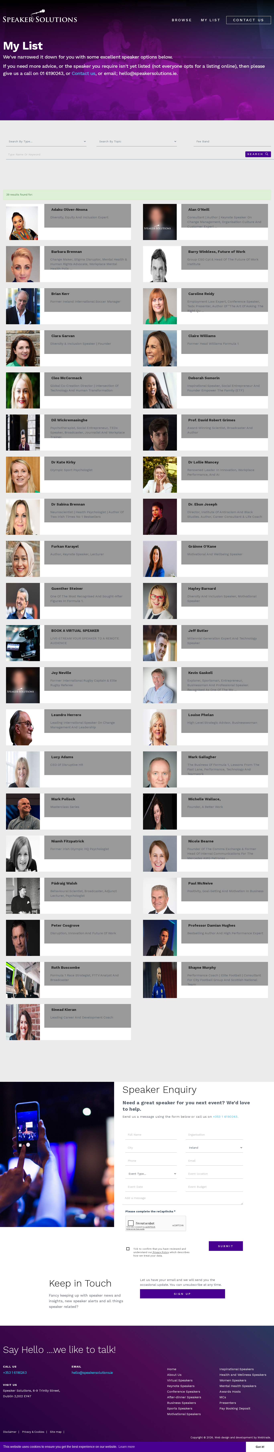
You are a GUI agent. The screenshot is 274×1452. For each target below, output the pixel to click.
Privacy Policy (160, 1252)
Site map (56, 1431)
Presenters (228, 1403)
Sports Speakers (179, 1408)
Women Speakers (232, 1380)
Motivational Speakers (184, 1414)
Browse (182, 20)
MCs (222, 1397)
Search (255, 154)
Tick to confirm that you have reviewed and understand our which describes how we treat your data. (161, 1252)
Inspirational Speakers (236, 1369)
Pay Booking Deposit (234, 1408)
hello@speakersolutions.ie (92, 1372)
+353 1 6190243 (14, 1372)
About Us (174, 1375)
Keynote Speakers (181, 1386)
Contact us (83, 73)
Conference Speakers (183, 1391)
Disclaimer (9, 1431)
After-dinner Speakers (184, 1397)
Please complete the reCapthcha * (150, 1211)
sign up (182, 1293)
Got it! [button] (260, 1446)
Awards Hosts (230, 1391)
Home (171, 1369)
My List (211, 20)
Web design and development (234, 1437)
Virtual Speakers (180, 1380)
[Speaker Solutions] (40, 15)
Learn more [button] (127, 1446)
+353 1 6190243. (225, 1117)
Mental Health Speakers (237, 1386)
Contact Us (248, 20)
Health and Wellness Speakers (242, 1375)
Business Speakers (181, 1403)
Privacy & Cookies (33, 1431)
